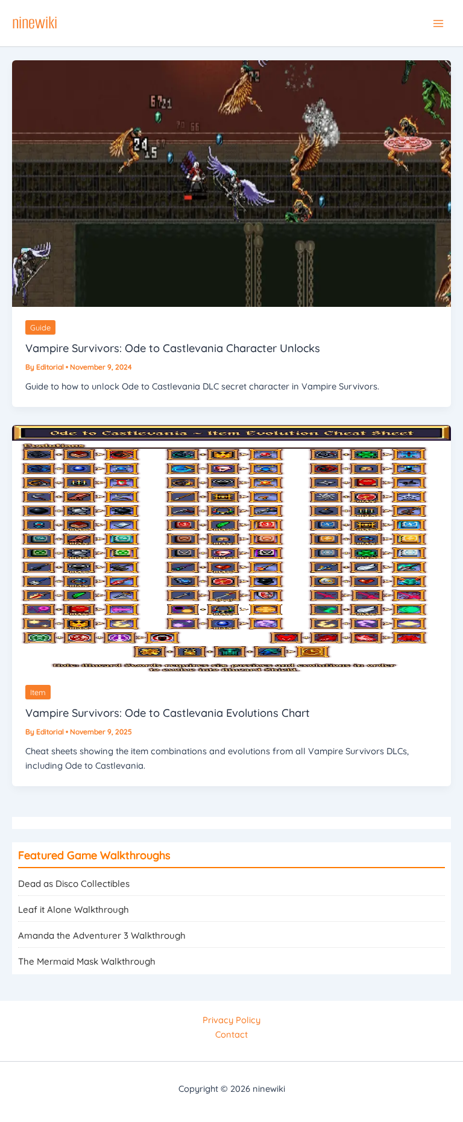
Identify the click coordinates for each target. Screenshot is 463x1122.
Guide (40, 327)
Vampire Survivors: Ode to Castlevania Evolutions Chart (167, 713)
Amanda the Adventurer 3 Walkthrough (102, 935)
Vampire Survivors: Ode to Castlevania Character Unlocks (172, 348)
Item (38, 692)
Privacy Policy (231, 1020)
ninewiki (34, 22)
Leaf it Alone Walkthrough (73, 909)
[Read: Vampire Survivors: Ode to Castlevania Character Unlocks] (231, 182)
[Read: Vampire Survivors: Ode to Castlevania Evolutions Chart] (231, 547)
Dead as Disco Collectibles (74, 883)
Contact (231, 1034)
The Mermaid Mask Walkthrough (87, 961)
